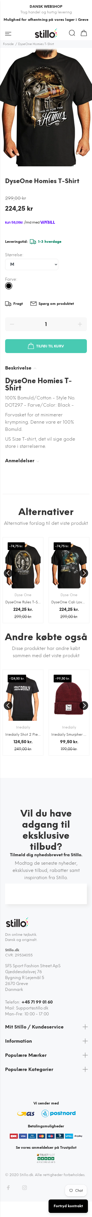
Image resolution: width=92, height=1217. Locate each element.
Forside (8, 44)
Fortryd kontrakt (68, 1206)
